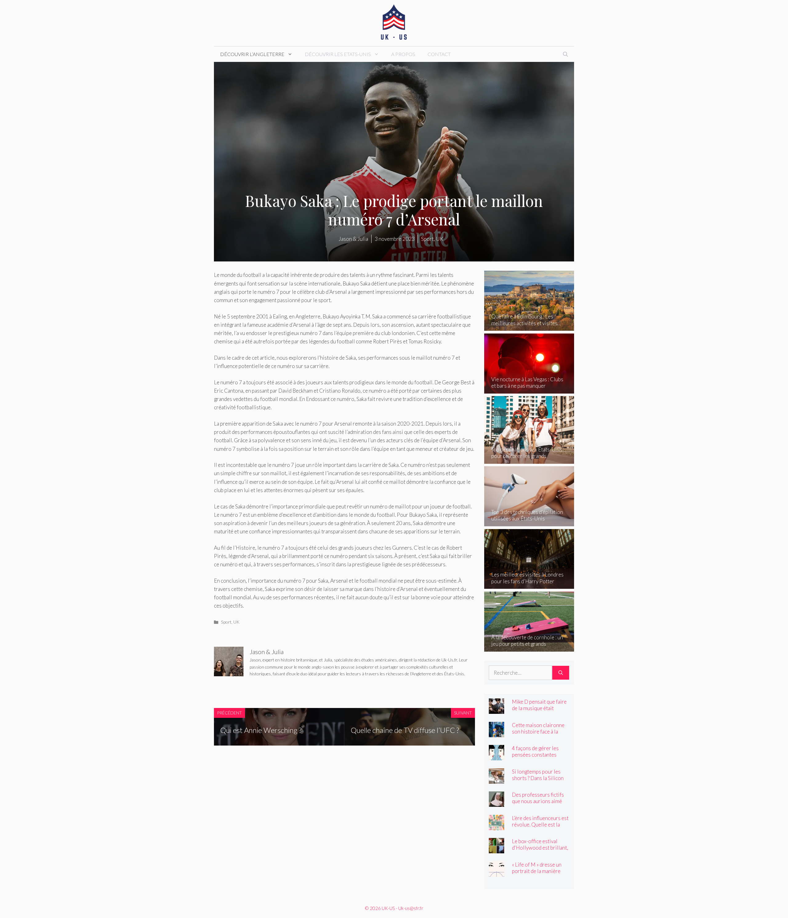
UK (236, 622)
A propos (403, 54)
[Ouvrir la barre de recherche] (565, 54)
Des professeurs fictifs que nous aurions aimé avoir (538, 801)
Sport (226, 622)
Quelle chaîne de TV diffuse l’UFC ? (405, 730)
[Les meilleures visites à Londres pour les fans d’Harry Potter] (529, 584)
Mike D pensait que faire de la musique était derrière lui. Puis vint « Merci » (539, 711)
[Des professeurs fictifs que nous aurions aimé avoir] (496, 802)
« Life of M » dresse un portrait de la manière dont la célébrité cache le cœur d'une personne (540, 874)
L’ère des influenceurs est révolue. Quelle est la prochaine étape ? (540, 824)
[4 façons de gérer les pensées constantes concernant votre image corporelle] (496, 756)
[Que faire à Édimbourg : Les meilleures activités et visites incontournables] (529, 326)
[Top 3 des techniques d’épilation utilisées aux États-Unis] (529, 522)
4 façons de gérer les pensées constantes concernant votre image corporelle (538, 758)
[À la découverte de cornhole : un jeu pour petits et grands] (529, 647)
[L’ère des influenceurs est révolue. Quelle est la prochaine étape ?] (496, 826)
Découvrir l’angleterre (252, 54)
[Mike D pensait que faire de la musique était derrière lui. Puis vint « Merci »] (496, 709)
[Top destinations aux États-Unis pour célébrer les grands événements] (529, 459)
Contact (439, 54)
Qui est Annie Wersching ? (260, 730)
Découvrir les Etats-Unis (338, 54)
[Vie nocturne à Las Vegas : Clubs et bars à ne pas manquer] (529, 389)
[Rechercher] (560, 672)
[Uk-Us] (394, 22)
